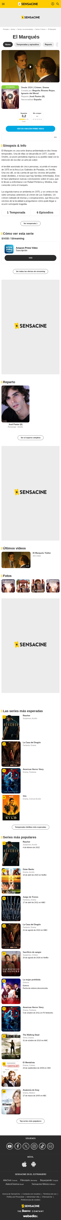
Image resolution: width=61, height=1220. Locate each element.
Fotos (7, 576)
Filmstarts (25, 1180)
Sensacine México (41, 1184)
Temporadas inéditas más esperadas (30, 827)
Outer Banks (28, 869)
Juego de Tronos (30, 897)
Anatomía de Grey (31, 1090)
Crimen (37, 87)
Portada (6, 29)
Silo (25, 796)
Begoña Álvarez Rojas (43, 90)
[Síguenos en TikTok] (42, 1146)
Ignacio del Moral (30, 93)
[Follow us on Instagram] (34, 1146)
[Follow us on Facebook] (18, 1146)
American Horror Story (33, 769)
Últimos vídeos (14, 548)
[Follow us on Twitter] (26, 1146)
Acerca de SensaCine (11, 1194)
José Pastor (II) (37, 96)
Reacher (26, 715)
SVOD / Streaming (12, 238)
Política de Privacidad (15, 1197)
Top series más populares (30, 1121)
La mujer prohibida (31, 980)
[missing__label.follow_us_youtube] (10, 1146)
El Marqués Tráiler (42, 553)
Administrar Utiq (33, 1197)
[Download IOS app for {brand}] (26, 1164)
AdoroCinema (12, 1184)
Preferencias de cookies (30, 1200)
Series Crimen (40, 29)
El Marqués (26, 37)
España (37, 99)
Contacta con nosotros (32, 1194)
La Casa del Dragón (32, 742)
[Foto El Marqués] (8, 586)
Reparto (9, 382)
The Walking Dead (31, 1035)
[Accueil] (28, 4)
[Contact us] (51, 1146)
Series (13, 29)
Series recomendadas (25, 29)
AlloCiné (7, 1180)
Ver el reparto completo (30, 438)
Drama (46, 87)
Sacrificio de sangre (32, 952)
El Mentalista (29, 1062)
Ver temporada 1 (30, 223)
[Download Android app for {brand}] (35, 1164)
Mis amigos (37, 113)
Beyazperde (46, 1180)
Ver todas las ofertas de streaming (30, 271)
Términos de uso (50, 1194)
